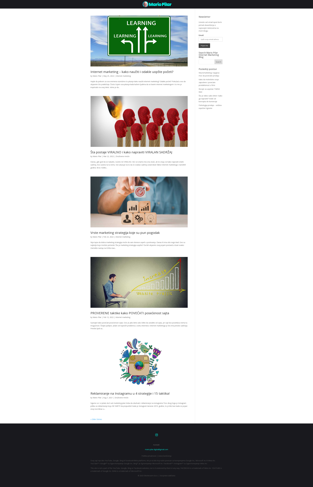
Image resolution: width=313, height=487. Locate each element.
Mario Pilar (97, 76)
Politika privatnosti (149, 456)
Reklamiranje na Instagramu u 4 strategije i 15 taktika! (130, 393)
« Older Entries (96, 419)
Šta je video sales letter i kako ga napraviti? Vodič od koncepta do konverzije (210, 99)
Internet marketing (123, 76)
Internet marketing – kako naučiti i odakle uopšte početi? (131, 72)
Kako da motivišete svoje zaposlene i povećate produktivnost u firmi (209, 82)
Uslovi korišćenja (164, 456)
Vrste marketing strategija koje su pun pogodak (125, 232)
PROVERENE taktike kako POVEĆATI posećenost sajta (129, 313)
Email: (201, 35)
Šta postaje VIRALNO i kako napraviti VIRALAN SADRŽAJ (131, 152)
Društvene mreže (122, 156)
